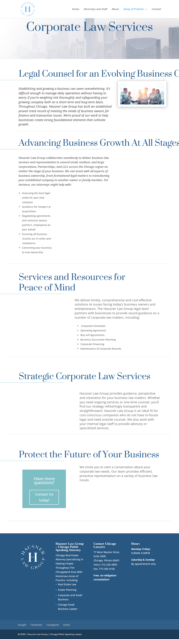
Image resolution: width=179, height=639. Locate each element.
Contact (156, 9)
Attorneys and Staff (95, 9)
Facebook (36, 624)
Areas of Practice (134, 9)
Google (22, 624)
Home (75, 9)
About (115, 9)
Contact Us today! (44, 497)
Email (66, 624)
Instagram (53, 624)
